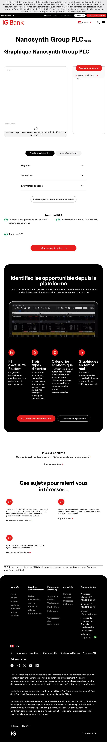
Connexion (80, 15)
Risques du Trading (80, 681)
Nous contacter (88, 587)
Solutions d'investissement (36, 588)
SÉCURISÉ (90, 75)
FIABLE (78, 78)
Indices (13, 597)
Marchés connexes (68, 153)
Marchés (14, 587)
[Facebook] (12, 665)
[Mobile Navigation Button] (103, 22)
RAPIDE (80, 75)
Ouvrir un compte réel (96, 15)
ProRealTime (53, 607)
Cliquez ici (86, 637)
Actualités (68, 587)
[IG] (13, 22)
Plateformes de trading (53, 588)
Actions (14, 601)
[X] (24, 665)
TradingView (53, 603)
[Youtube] (30, 665)
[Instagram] (18, 665)
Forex (13, 593)
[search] (98, 22)
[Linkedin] (37, 665)
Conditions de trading (40, 153)
